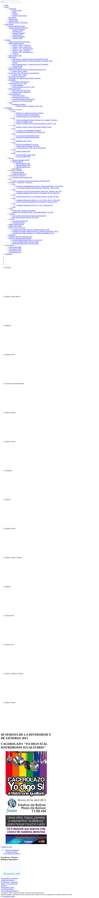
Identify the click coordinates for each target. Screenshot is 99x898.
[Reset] (20, 2)
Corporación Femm (9, 896)
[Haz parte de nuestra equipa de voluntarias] (11, 853)
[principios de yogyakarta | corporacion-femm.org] (10, 880)
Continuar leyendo (6, 847)
